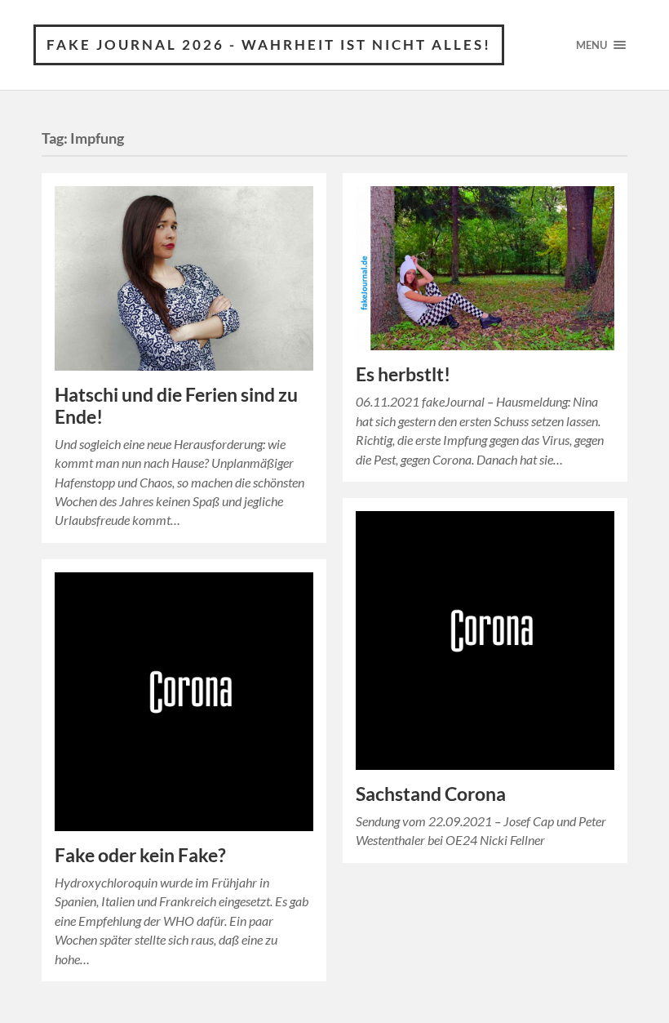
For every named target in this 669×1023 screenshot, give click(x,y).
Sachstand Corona (431, 794)
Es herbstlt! (403, 374)
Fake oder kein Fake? (140, 855)
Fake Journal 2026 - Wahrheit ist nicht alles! (269, 44)
